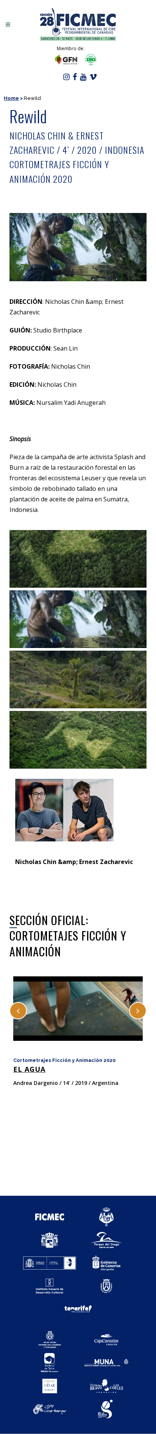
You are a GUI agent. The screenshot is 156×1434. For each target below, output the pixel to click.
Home (11, 98)
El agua (29, 1069)
